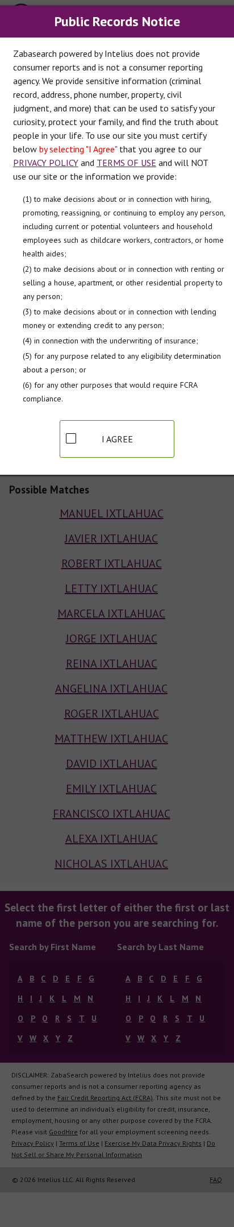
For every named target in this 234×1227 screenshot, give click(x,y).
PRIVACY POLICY (45, 162)
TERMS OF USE (126, 162)
